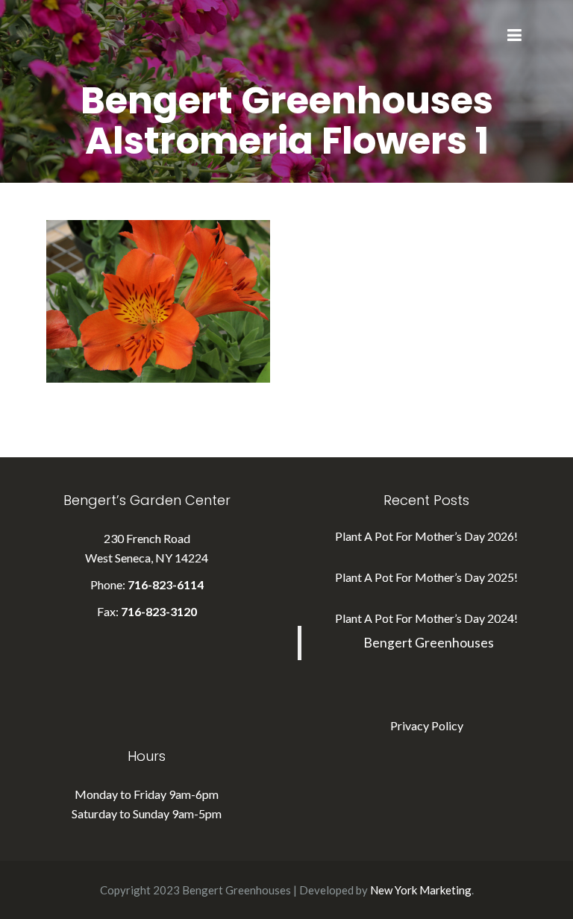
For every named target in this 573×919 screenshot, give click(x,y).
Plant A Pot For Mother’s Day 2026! (426, 536)
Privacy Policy (426, 725)
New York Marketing (421, 890)
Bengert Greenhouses (428, 642)
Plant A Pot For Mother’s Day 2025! (426, 577)
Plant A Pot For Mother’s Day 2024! (426, 618)
